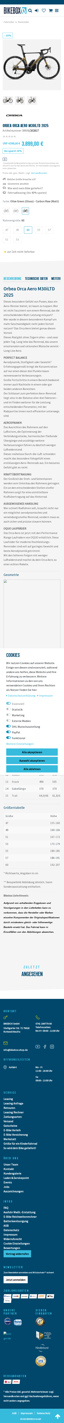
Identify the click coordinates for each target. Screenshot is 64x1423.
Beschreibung (12, 278)
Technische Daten (36, 278)
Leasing (8, 1099)
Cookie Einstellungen (17, 1243)
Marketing (18, 715)
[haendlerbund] (43, 1349)
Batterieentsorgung (16, 1221)
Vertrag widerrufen (17, 1254)
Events (8, 1182)
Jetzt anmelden (15, 1279)
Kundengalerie (12, 1173)
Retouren (9, 1108)
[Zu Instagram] (53, 1046)
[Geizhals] (19, 1323)
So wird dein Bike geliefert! (20, 1148)
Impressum (10, 1234)
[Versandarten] (8, 1382)
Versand (8, 1121)
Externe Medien (21, 720)
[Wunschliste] (43, 10)
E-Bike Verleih (12, 1130)
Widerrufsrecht (13, 1239)
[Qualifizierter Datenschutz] (42, 1362)
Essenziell (18, 703)
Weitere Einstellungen (20, 743)
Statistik (17, 709)
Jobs (6, 1187)
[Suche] (30, 10)
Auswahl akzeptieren (32, 760)
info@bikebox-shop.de (16, 1049)
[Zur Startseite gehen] (13, 10)
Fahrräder (9, 22)
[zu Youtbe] (39, 1046)
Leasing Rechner (14, 1112)
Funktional (18, 738)
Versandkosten (39, 173)
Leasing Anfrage (13, 1103)
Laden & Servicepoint (16, 1178)
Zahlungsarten (13, 1116)
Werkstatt (10, 1139)
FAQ (6, 1207)
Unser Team (11, 1164)
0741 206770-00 (44, 1023)
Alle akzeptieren (32, 752)
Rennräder (23, 22)
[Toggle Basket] (50, 10)
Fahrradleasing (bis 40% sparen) (27, 192)
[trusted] (41, 1323)
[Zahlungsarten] (8, 1296)
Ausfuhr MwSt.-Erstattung (20, 1212)
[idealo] (9, 1323)
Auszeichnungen (13, 1191)
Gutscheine (10, 1125)
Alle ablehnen (32, 769)
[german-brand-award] (45, 1336)
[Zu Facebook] (46, 1046)
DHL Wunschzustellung (26, 726)
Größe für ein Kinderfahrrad (20, 1143)
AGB (6, 1225)
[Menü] (57, 10)
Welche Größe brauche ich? (21, 179)
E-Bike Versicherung (16, 1134)
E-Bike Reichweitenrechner (20, 1216)
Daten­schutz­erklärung (22, 695)
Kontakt (9, 1169)
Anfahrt (13, 1067)
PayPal (16, 732)
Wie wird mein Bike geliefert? (25, 188)
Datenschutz (11, 1230)
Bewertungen (12, 1248)
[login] (37, 10)
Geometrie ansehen (18, 183)
